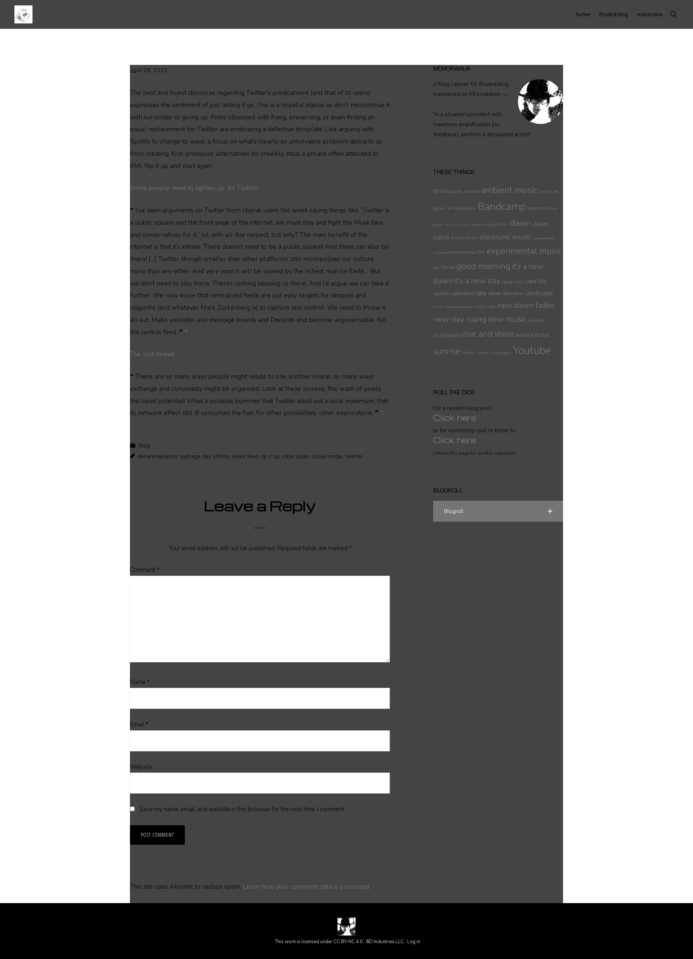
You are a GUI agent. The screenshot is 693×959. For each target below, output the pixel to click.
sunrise (446, 351)
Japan (508, 281)
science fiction (532, 335)
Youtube (532, 350)
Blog (144, 446)
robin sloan (295, 456)
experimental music (524, 251)
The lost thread (152, 354)
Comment (145, 570)
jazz (519, 281)
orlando (536, 320)
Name (140, 682)
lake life (536, 281)
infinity (221, 456)
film (436, 267)
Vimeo (468, 352)
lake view (488, 293)
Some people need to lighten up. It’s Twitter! (194, 188)
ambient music (509, 190)
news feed (245, 456)
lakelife (441, 293)
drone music (464, 237)
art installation (462, 208)
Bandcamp (502, 206)
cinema (478, 224)
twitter (353, 456)
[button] (673, 14)
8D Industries (448, 191)
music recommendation (453, 306)
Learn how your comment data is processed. (306, 886)
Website (141, 767)
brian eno (537, 208)
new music (507, 319)
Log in (413, 941)
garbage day (195, 456)
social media (327, 456)
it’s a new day (477, 280)
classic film (497, 224)
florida (448, 267)
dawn (520, 223)
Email (139, 724)
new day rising (460, 319)
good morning (483, 266)
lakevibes (462, 293)
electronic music (505, 237)
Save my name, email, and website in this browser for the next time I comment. (242, 809)
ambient (472, 191)
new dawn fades (526, 305)
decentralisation (158, 456)
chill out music (457, 224)
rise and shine (488, 334)
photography (447, 335)
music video (485, 306)
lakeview (513, 293)
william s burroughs (493, 352)
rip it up (270, 456)
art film (545, 191)
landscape (539, 293)
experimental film (466, 252)
